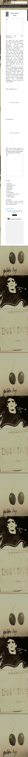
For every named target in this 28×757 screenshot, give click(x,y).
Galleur (14, 212)
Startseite (11, 6)
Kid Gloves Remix (10, 208)
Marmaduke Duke (15, 14)
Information (17, 6)
